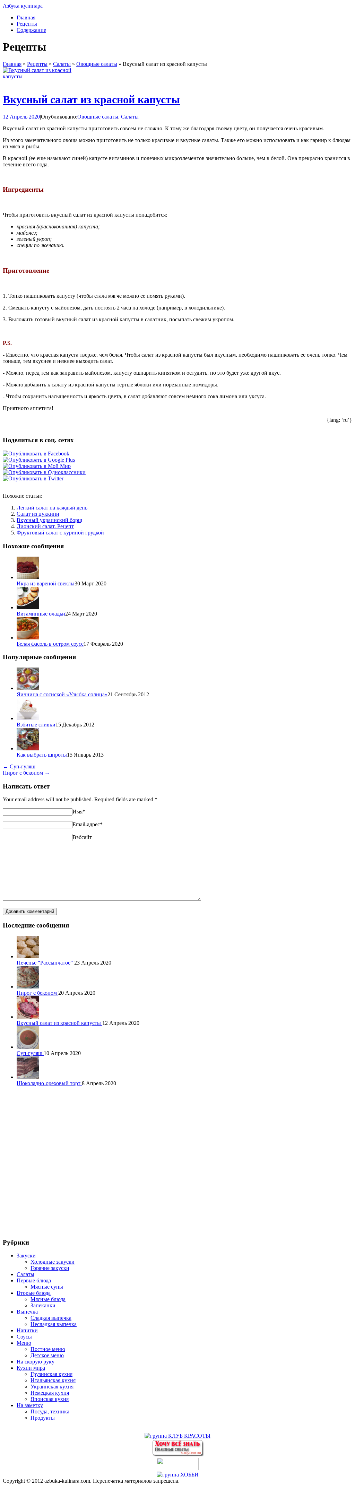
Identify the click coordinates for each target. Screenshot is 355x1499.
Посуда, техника (50, 1411)
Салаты (62, 64)
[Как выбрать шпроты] (28, 748)
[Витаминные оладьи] (28, 607)
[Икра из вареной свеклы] (28, 577)
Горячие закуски (50, 1268)
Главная (26, 17)
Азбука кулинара (23, 6)
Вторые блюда (34, 1293)
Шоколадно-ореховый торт (49, 1083)
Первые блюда (34, 1280)
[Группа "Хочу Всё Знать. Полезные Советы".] (177, 1454)
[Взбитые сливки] (28, 718)
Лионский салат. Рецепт (45, 526)
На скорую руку (35, 1362)
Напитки (27, 1330)
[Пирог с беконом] (28, 987)
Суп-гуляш (19, 766)
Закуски (26, 1255)
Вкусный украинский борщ (49, 520)
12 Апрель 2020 (21, 117)
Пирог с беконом (26, 773)
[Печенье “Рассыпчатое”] (28, 956)
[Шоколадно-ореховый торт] (28, 1077)
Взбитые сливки (36, 724)
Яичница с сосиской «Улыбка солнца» (62, 694)
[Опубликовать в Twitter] (33, 478)
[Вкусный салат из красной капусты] (37, 76)
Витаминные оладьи (41, 614)
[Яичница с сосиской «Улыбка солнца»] (28, 688)
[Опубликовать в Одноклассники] (44, 472)
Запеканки (43, 1305)
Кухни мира (31, 1368)
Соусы (24, 1337)
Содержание (31, 30)
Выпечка (27, 1312)
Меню (24, 1343)
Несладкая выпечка (54, 1324)
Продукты (43, 1418)
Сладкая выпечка (51, 1318)
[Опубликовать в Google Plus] (39, 460)
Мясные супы (47, 1287)
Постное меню (48, 1349)
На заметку (30, 1405)
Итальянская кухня (53, 1380)
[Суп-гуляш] (28, 1047)
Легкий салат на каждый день (52, 508)
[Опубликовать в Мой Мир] (37, 466)
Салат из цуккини (38, 514)
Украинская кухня (52, 1386)
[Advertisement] (177, 1161)
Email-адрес (87, 824)
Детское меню (47, 1355)
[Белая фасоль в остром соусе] (28, 637)
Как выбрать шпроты (42, 755)
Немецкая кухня (50, 1393)
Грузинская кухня (51, 1374)
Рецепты (27, 24)
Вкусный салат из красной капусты (91, 99)
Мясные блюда (48, 1299)
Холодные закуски (53, 1262)
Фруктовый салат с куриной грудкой (60, 532)
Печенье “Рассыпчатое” (45, 963)
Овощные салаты (96, 64)
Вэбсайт (82, 837)
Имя (78, 811)
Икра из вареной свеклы (46, 583)
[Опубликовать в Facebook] (36, 453)
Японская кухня (50, 1399)
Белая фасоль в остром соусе (50, 644)
